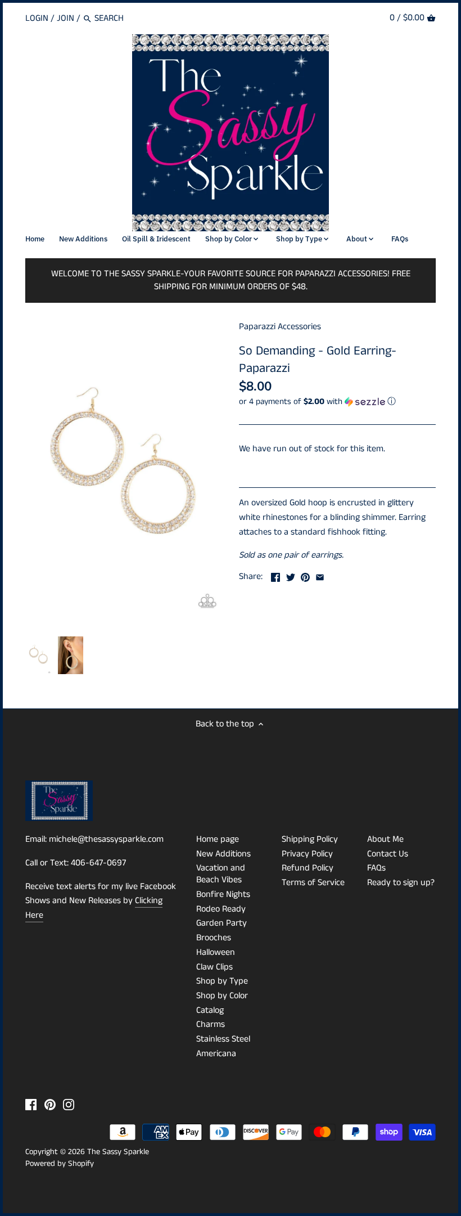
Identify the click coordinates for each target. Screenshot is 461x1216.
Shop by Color (222, 995)
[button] (337, 401)
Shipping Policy (310, 839)
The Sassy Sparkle (118, 1151)
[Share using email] (319, 575)
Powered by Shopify (59, 1163)
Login (36, 18)
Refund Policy (307, 867)
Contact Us (387, 853)
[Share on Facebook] (275, 575)
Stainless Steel (223, 1039)
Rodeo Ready (221, 909)
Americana (216, 1053)
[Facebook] (31, 1104)
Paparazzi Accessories (280, 326)
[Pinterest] (50, 1104)
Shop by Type (222, 981)
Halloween (215, 952)
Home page (217, 839)
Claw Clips (214, 967)
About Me (385, 839)
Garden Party (221, 923)
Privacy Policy (307, 853)
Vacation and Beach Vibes (220, 873)
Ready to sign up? (401, 882)
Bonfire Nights (223, 894)
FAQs (376, 867)
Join (65, 18)
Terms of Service (313, 882)
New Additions (223, 853)
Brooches (213, 937)
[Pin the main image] (305, 575)
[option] (38, 655)
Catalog (210, 1010)
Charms (210, 1024)
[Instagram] (68, 1104)
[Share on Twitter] (290, 575)
